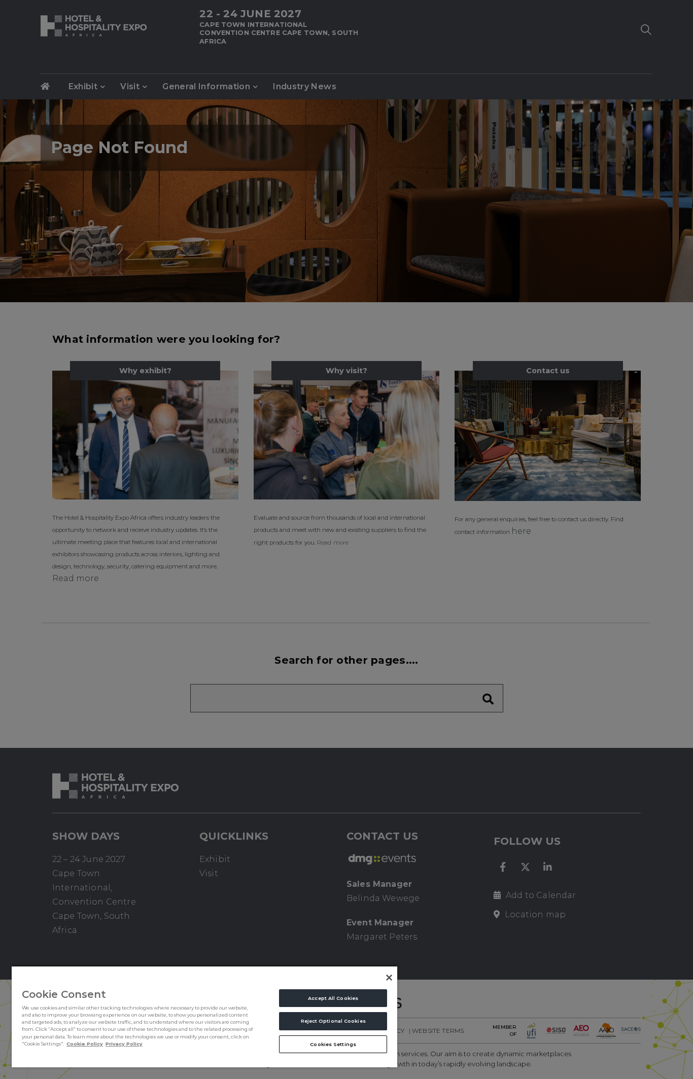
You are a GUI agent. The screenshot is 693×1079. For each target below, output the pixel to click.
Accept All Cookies (333, 998)
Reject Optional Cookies (333, 1021)
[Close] (389, 978)
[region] (204, 1016)
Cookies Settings (333, 1044)
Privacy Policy (124, 1044)
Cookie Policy (84, 1044)
